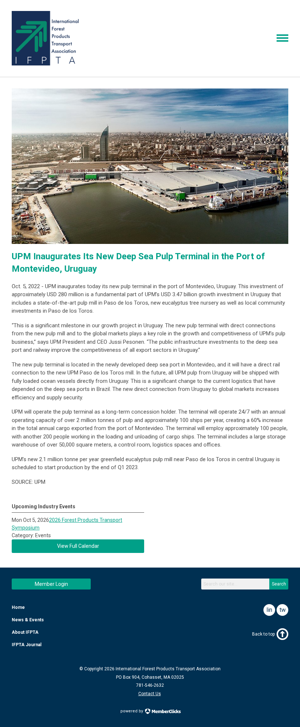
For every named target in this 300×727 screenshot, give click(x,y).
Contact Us (149, 693)
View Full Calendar (78, 546)
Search (279, 584)
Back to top (263, 634)
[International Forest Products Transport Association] (45, 63)
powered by (132, 711)
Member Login (51, 584)
